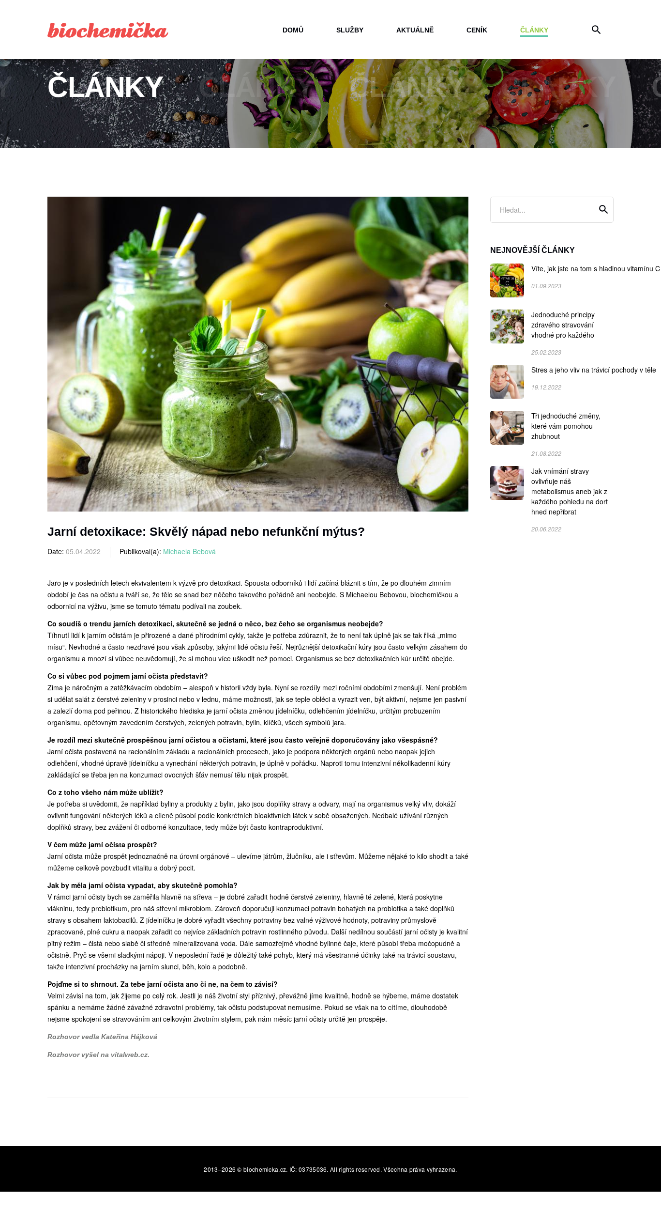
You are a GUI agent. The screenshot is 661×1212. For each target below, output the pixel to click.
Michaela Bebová (189, 551)
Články (534, 30)
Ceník (476, 30)
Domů (293, 30)
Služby (349, 30)
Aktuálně (415, 30)
